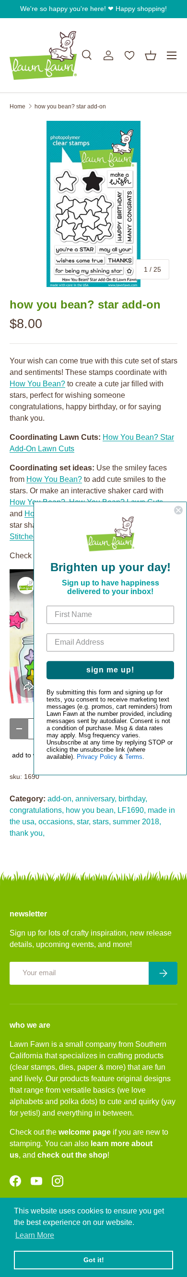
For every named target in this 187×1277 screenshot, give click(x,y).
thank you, (27, 833)
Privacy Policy (97, 757)
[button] (150, 55)
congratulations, (37, 810)
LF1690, (131, 810)
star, (84, 822)
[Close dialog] (178, 510)
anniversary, (96, 799)
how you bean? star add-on (70, 106)
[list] (93, 204)
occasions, (56, 822)
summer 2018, (137, 822)
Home (17, 106)
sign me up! (110, 670)
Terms (133, 757)
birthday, (132, 799)
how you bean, (91, 810)
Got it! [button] (93, 1260)
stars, (102, 822)
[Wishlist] (129, 55)
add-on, (60, 799)
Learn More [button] (34, 1235)
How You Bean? (37, 384)
